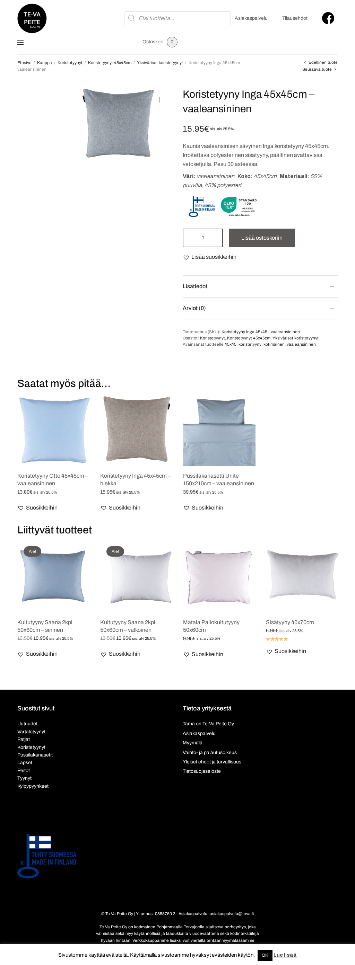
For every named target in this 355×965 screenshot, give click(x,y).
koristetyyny (250, 344)
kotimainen (274, 344)
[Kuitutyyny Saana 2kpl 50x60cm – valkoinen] (136, 576)
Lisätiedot (195, 286)
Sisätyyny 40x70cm (290, 622)
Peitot (23, 770)
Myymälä (192, 742)
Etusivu (24, 62)
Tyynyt (24, 778)
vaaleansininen (301, 344)
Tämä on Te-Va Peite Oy (208, 723)
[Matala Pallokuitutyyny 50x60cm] (219, 576)
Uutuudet (27, 723)
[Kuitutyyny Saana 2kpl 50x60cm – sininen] (53, 576)
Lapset (24, 762)
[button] (209, 257)
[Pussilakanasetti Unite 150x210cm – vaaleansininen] (219, 429)
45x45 (230, 344)
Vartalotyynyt (31, 731)
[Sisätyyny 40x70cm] (302, 576)
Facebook (328, 18)
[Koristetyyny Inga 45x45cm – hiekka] (136, 429)
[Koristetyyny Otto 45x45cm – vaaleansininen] (53, 429)
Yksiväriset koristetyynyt (160, 62)
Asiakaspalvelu (251, 18)
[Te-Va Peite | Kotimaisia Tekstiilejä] (32, 18)
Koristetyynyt (70, 62)
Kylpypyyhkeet (33, 786)
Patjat (23, 739)
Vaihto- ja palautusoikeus (210, 752)
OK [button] (265, 955)
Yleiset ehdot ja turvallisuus (212, 761)
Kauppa (44, 62)
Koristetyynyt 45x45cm (109, 62)
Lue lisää (285, 955)
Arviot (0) (194, 308)
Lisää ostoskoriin (262, 238)
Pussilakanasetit (35, 755)
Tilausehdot (295, 18)
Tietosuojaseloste (202, 771)
